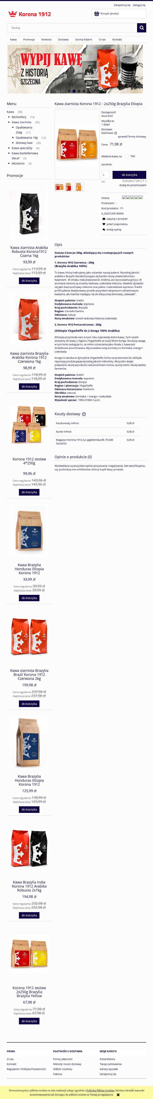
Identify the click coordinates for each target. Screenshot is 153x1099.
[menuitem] (13, 39)
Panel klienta (107, 1059)
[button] (114, 218)
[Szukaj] (141, 27)
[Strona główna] (30, 13)
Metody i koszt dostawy (67, 1064)
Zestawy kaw (24, 143)
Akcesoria (18, 163)
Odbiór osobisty (62, 1069)
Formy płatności (62, 1059)
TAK (132, 156)
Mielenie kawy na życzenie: (111, 160)
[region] (76, 69)
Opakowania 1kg (27, 137)
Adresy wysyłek (109, 1069)
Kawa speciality (22, 148)
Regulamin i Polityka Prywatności (26, 1069)
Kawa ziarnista (21, 122)
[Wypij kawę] (76, 69)
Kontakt (11, 1064)
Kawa (10, 112)
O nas (10, 1059)
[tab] (69, 91)
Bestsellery (19, 117)
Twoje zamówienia (111, 1064)
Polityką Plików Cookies (100, 1090)
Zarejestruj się (108, 1074)
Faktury (57, 1074)
